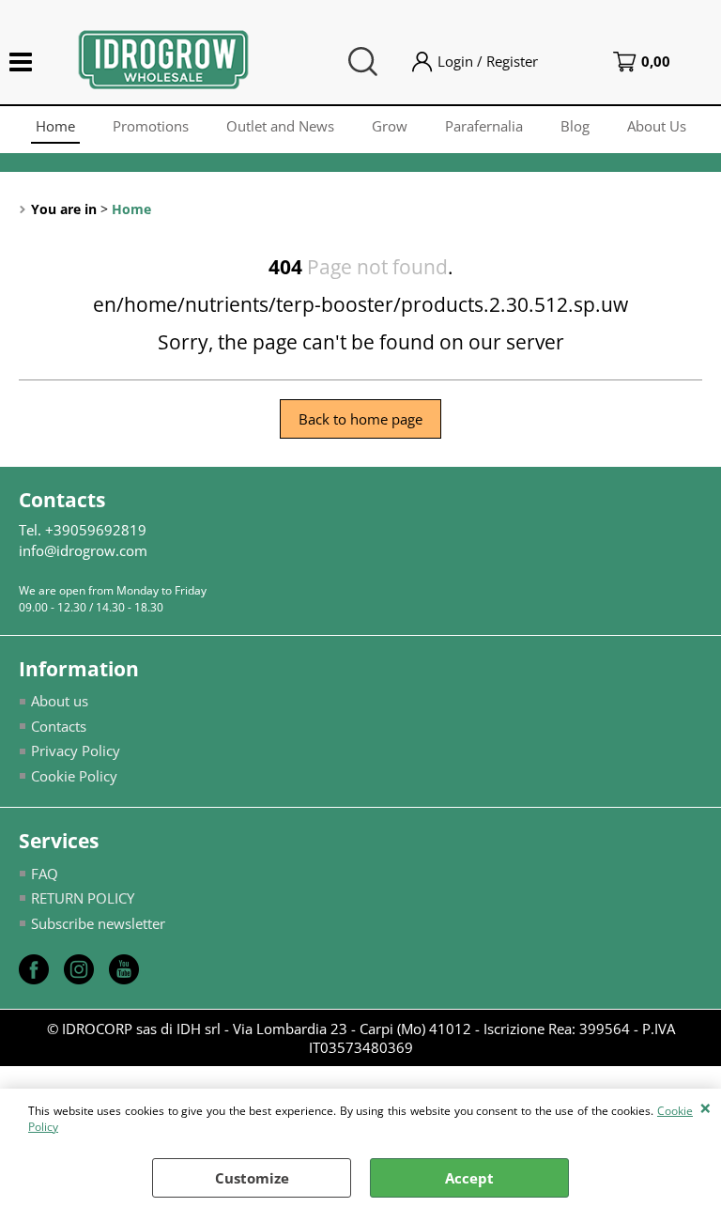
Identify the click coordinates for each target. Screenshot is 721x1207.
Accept (469, 1177)
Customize (252, 1177)
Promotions (151, 125)
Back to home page (360, 419)
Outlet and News (280, 125)
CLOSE (705, 1107)
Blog (575, 125)
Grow (389, 125)
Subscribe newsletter (98, 923)
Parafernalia (484, 125)
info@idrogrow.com (83, 550)
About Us (656, 125)
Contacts (58, 726)
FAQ (44, 873)
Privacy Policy (75, 750)
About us (59, 700)
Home (55, 125)
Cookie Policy (74, 775)
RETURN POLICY (82, 898)
